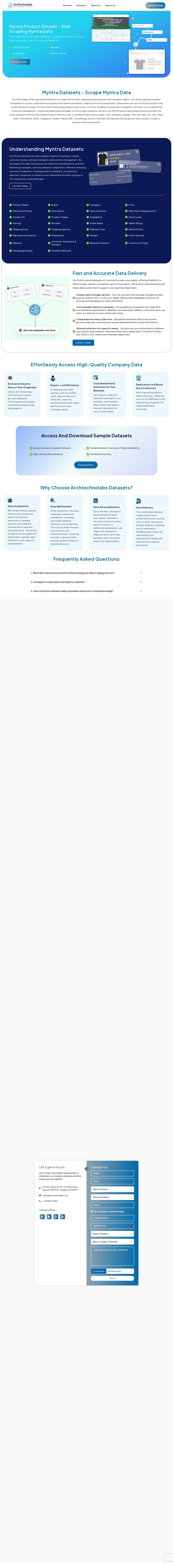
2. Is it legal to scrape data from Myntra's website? (58, 581)
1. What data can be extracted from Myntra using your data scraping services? (73, 572)
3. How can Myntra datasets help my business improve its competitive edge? (72, 590)
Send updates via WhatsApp (109, 1211)
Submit (112, 1278)
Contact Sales (155, 5)
